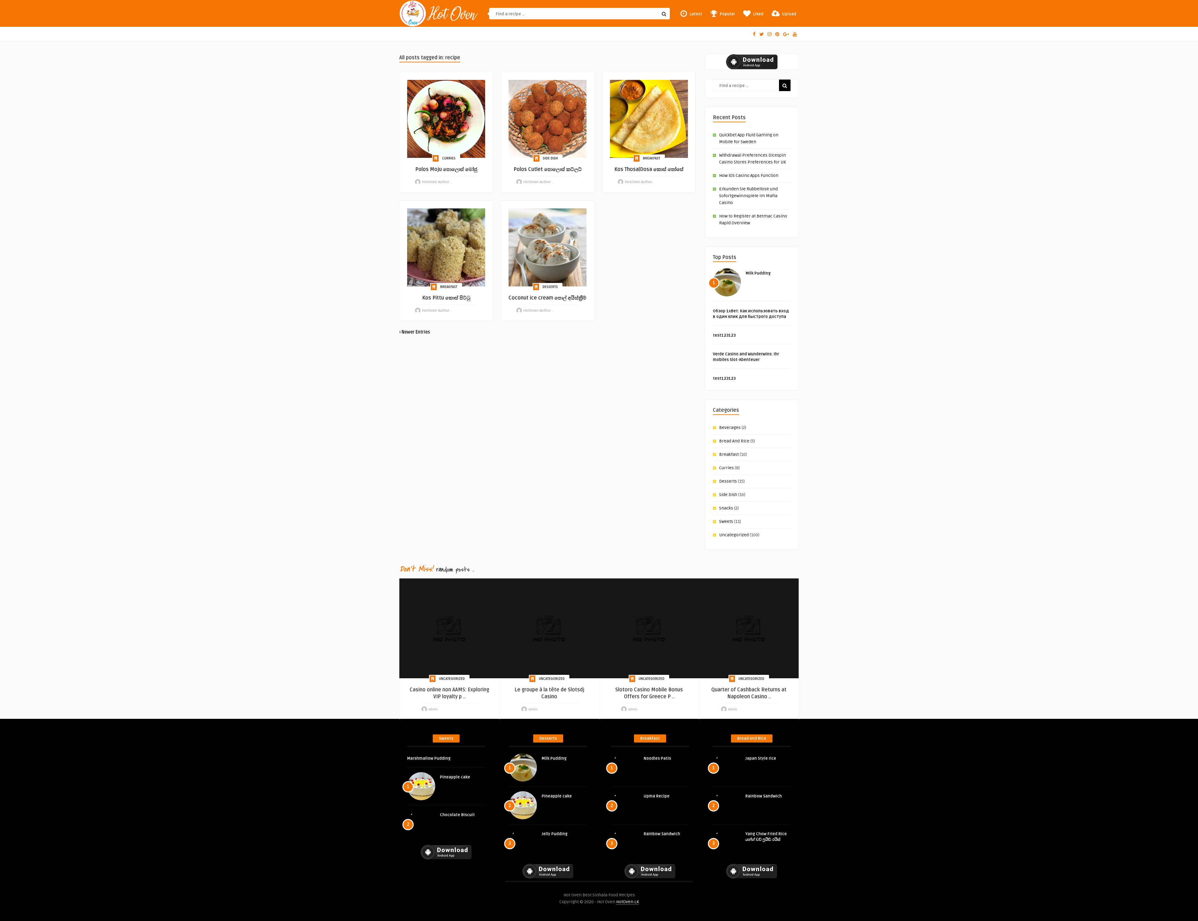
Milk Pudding (758, 273)
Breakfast (651, 158)
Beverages (730, 427)
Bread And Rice (734, 441)
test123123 (724, 335)
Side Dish (550, 158)
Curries (448, 158)
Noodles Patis (657, 758)
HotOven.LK (627, 901)
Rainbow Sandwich (662, 833)
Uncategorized (734, 535)
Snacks (726, 508)
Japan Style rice (760, 758)
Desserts (550, 287)
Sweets (726, 521)
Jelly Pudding (554, 833)
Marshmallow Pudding (428, 758)
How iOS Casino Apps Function (748, 175)
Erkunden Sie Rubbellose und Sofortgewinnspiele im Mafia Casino (748, 195)
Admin (433, 709)
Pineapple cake (455, 777)
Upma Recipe (657, 796)
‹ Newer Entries (414, 332)
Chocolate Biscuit (457, 814)
